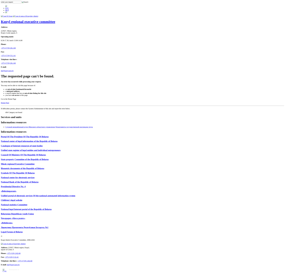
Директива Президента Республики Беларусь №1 (24, 227)
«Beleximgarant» (8, 191)
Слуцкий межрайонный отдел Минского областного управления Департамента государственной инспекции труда (49, 127)
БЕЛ (7, 10)
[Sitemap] (6, 12)
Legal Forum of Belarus (12, 232)
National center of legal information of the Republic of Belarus (29, 141)
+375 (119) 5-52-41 (12, 257)
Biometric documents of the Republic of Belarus (22, 168)
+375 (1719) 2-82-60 (24, 261)
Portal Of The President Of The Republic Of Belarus (25, 136)
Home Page (5, 103)
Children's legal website (11, 200)
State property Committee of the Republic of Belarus (25, 159)
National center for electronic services (18, 177)
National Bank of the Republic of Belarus (20, 182)
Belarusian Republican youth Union (17, 214)
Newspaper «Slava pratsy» (13, 218)
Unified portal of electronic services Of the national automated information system (38, 196)
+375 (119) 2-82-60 (13, 253)
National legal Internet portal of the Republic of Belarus (26, 209)
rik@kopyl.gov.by (7, 71)
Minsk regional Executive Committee (18, 164)
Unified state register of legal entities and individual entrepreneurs (31, 150)
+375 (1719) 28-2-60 (8, 48)
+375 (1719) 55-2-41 (8, 56)
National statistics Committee (14, 205)
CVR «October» (15, 272)
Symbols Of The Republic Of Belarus (18, 173)
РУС (7, 8)
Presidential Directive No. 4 (13, 186)
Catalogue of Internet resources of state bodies (22, 146)
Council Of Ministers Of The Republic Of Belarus (23, 155)
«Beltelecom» (7, 223)
